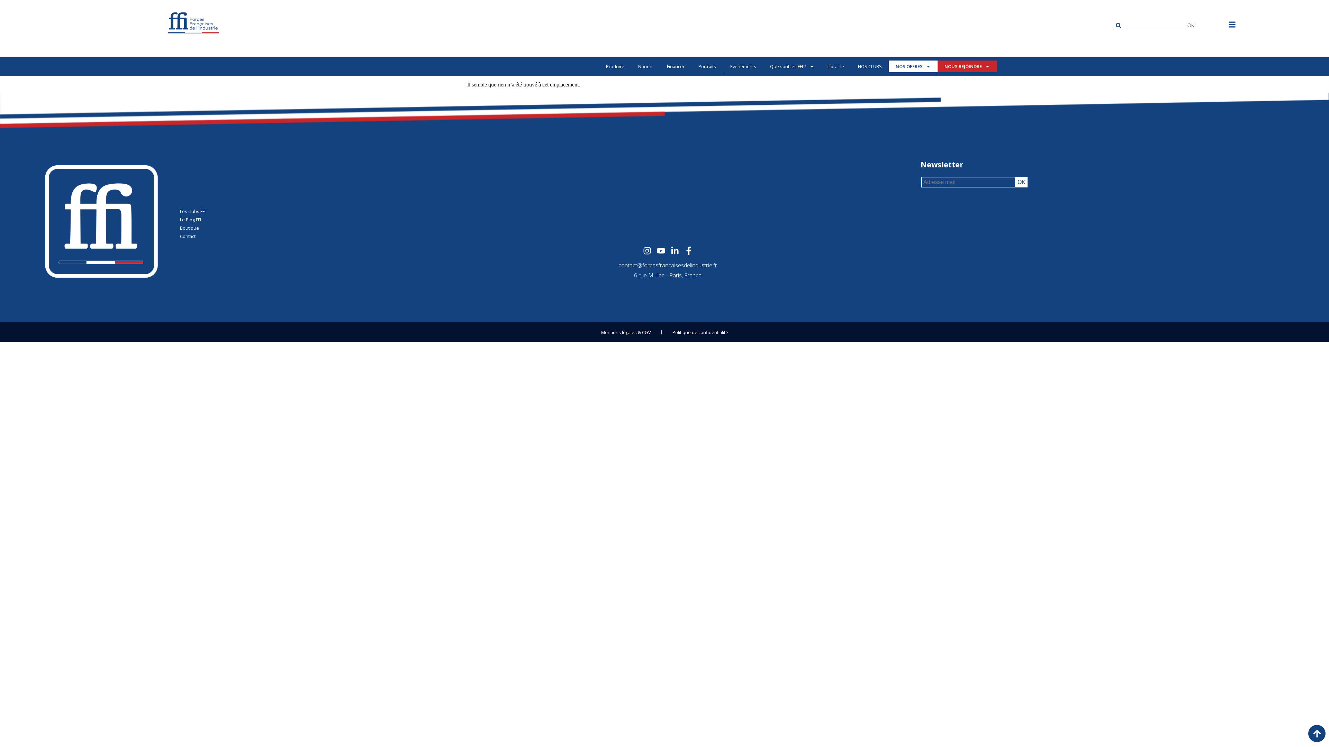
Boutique (189, 228)
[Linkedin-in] (675, 251)
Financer (676, 66)
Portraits (707, 66)
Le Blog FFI (190, 219)
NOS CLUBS (870, 66)
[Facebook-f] (689, 251)
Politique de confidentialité (700, 332)
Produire (615, 66)
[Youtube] (661, 251)
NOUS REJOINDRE (963, 66)
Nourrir (645, 66)
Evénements (743, 66)
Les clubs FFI (193, 211)
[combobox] (1150, 25)
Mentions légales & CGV (626, 332)
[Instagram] (647, 251)
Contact (188, 236)
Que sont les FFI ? (788, 66)
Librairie (836, 66)
